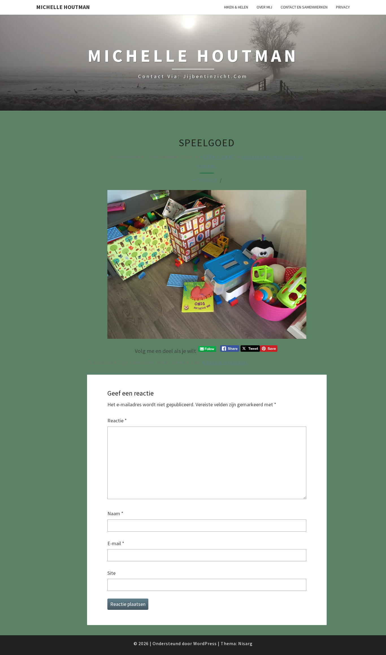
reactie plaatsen (224, 362)
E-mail (115, 543)
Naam (115, 513)
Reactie (117, 420)
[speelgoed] (206, 266)
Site (111, 573)
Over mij (264, 7)
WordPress (205, 643)
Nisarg (245, 643)
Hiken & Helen (236, 7)
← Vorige (204, 180)
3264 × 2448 (218, 157)
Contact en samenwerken (304, 7)
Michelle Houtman (63, 6)
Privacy (343, 7)
